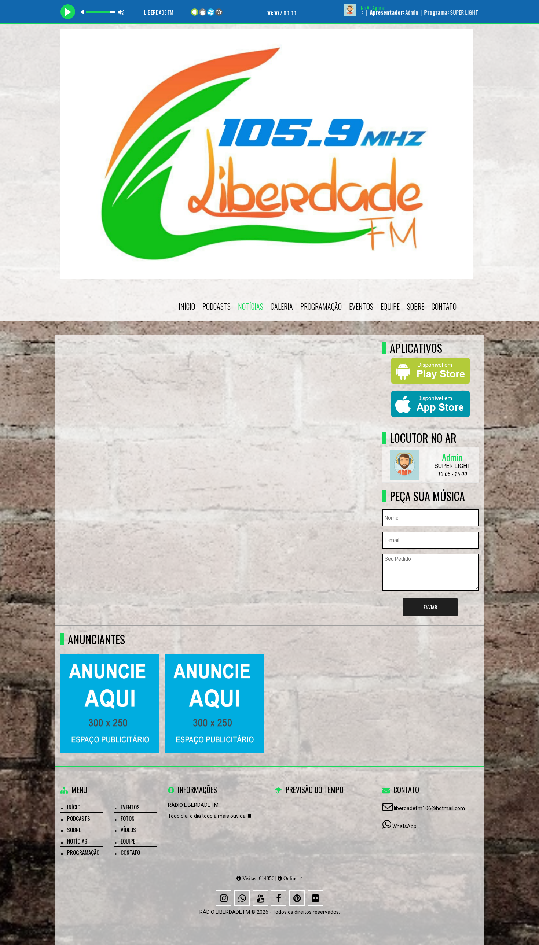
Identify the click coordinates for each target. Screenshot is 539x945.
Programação (321, 306)
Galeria (282, 306)
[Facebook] (278, 898)
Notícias (250, 306)
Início (187, 306)
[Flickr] (315, 898)
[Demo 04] (110, 690)
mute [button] (83, 12)
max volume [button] (121, 12)
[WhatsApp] (242, 898)
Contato (444, 306)
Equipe (390, 306)
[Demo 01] (215, 690)
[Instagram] (223, 898)
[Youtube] (260, 898)
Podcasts (216, 306)
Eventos (361, 306)
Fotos (128, 818)
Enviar (430, 607)
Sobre (415, 306)
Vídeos (128, 830)
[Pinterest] (297, 898)
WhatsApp (404, 826)
